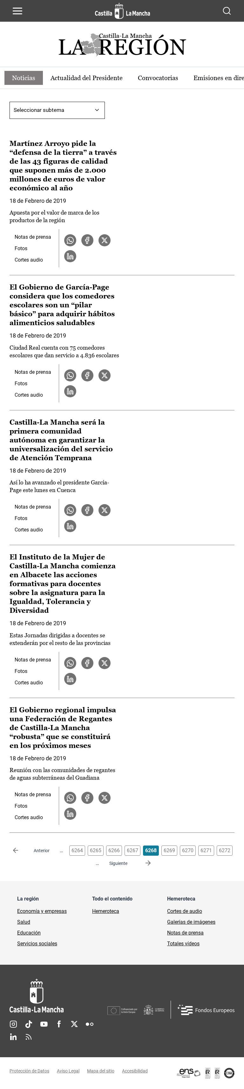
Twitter (74, 1024)
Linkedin (13, 1037)
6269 (169, 850)
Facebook (59, 1024)
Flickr (89, 1024)
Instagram (13, 1024)
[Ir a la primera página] (21, 851)
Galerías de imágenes (191, 922)
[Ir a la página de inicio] (122, 11)
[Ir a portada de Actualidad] (122, 47)
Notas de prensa (33, 237)
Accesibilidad (135, 1070)
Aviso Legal (68, 1070)
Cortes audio (29, 260)
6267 (132, 850)
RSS (28, 1037)
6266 (114, 850)
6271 (206, 850)
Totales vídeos (183, 944)
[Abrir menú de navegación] (17, 11)
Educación (29, 933)
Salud (23, 922)
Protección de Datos (29, 1070)
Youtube (43, 1024)
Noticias (23, 77)
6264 (77, 850)
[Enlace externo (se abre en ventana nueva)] (205, 1073)
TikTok (28, 1024)
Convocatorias (158, 77)
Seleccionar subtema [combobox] (39, 110)
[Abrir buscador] (226, 10)
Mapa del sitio (100, 1070)
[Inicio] (58, 996)
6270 (187, 850)
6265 (95, 850)
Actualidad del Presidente (87, 77)
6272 (224, 850)
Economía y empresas (42, 911)
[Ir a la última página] (143, 863)
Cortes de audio (184, 911)
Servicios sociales (37, 944)
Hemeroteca (105, 911)
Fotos (21, 248)
